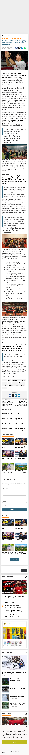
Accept (14, 742)
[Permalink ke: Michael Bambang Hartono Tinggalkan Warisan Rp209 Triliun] (21, 441)
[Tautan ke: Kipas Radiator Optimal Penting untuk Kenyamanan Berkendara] (14, 662)
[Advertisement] (14, 17)
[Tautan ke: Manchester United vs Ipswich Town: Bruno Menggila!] (14, 587)
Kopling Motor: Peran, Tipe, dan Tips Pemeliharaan (17, 703)
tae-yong (21, 383)
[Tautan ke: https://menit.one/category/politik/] (26, 714)
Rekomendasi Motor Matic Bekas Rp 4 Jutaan (17, 679)
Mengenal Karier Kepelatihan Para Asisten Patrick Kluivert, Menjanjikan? (21, 402)
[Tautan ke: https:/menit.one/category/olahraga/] (26, 577)
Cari (3, 568)
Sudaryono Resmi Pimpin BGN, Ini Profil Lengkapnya (20, 459)
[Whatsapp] (25, 48)
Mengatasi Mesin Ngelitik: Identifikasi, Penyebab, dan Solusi (17, 687)
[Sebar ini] (16, 48)
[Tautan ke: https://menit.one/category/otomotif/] (26, 653)
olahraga (22, 380)
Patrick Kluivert (14, 82)
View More (14, 559)
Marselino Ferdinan (17, 120)
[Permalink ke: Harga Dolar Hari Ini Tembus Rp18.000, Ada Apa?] (8, 466)
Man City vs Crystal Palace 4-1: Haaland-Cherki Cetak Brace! (8, 419)
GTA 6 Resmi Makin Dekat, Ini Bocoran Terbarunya (7, 459)
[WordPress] (16, 395)
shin (10, 383)
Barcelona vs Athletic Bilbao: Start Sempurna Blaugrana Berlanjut (20, 419)
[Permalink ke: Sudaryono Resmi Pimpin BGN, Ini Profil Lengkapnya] (21, 453)
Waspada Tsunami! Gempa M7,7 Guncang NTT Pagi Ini (8, 429)
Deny (14, 746)
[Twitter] (13, 395)
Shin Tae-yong (18, 73)
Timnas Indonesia (15, 38)
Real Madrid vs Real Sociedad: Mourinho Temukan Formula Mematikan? (7, 424)
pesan (4, 383)
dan (9, 380)
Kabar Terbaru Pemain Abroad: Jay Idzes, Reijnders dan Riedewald (7, 402)
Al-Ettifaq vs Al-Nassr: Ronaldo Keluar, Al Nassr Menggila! (19, 424)
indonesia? (15, 380)
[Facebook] (10, 395)
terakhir (5, 385)
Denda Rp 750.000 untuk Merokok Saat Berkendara (17, 695)
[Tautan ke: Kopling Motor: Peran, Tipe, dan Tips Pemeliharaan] (5, 705)
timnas (11, 385)
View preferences (14, 751)
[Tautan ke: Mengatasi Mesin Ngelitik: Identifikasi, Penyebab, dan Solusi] (5, 689)
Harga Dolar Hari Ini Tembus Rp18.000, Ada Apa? (7, 471)
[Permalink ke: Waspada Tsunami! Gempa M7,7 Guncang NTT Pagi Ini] (8, 441)
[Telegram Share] (22, 48)
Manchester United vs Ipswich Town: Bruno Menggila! (7, 414)
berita (4, 380)
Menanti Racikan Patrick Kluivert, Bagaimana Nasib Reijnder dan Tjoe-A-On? (14, 181)
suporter (15, 383)
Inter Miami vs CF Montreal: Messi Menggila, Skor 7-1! (20, 414)
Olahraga (5, 38)
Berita (3, 48)
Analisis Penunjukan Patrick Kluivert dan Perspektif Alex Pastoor (14, 346)
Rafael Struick (16, 122)
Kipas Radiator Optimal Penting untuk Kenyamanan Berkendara (14, 673)
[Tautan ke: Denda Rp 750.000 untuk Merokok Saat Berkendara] (5, 697)
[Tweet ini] (19, 48)
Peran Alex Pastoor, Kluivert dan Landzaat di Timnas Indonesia (12, 349)
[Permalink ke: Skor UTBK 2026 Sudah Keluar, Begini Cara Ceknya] (21, 466)
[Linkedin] (19, 395)
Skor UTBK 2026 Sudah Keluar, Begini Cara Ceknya (20, 471)
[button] (26, 727)
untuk (4, 388)
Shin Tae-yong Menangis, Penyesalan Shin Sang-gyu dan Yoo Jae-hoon (14, 177)
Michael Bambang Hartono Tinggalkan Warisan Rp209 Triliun (20, 429)
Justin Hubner (6, 124)
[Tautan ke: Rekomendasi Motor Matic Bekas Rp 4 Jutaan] (5, 681)
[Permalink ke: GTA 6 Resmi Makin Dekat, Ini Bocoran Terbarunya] (8, 453)
